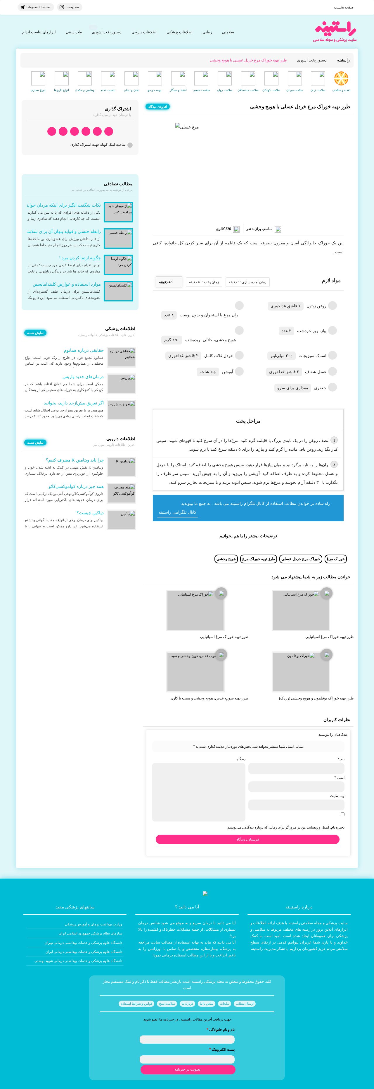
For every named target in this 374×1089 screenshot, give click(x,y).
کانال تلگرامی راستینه (177, 512)
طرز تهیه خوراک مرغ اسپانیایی (329, 636)
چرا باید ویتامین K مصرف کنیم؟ (75, 460)
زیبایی (207, 32)
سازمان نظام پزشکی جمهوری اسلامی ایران (90, 933)
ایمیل (339, 778)
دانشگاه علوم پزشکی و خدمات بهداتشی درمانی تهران (83, 943)
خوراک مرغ (336, 559)
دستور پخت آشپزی (107, 32)
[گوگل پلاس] (74, 131)
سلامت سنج (167, 1003)
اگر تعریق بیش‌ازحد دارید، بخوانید (74, 403)
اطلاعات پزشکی (180, 32)
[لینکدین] (51, 131)
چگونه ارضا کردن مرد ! (80, 257)
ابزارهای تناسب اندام (39, 32)
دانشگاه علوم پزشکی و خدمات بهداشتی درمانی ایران (84, 952)
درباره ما (187, 1003)
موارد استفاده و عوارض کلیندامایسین (67, 284)
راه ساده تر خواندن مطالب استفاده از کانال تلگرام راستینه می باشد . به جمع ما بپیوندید (255, 503)
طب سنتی (74, 32)
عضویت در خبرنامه (187, 1069)
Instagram (72, 7)
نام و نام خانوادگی (221, 1030)
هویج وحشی (226, 559)
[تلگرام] (97, 131)
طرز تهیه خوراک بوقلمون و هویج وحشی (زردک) (316, 698)
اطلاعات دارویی (144, 32)
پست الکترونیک (222, 1049)
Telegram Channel (38, 7)
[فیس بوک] (86, 131)
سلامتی (228, 32)
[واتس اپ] (108, 131)
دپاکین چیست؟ (90, 512)
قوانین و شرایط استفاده (136, 1003)
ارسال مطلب (245, 1003)
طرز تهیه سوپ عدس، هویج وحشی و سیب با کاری (209, 698)
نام (341, 759)
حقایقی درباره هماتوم (84, 350)
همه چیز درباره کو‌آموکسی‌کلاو (76, 486)
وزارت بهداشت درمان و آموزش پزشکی (93, 924)
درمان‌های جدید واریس (83, 376)
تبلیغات (224, 1003)
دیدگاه (241, 759)
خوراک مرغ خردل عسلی (300, 559)
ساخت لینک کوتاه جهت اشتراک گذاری (98, 145)
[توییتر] (63, 131)
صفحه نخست (344, 7)
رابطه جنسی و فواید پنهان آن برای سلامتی (62, 231)
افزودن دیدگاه (157, 106)
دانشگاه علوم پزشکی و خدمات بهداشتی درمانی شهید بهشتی (78, 961)
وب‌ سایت (337, 796)
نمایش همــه (35, 333)
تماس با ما (206, 1003)
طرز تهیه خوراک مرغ (258, 559)
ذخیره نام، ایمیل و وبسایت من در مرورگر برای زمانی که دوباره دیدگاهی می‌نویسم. (285, 827)
